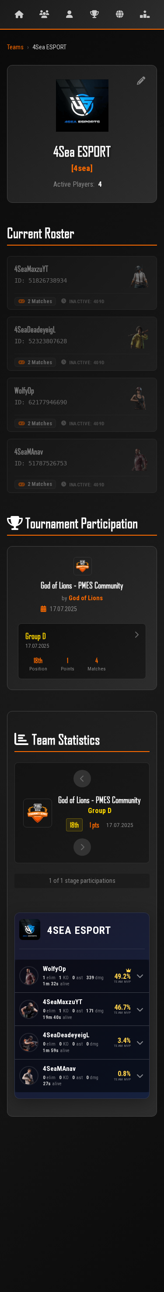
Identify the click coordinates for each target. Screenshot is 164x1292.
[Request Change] (141, 81)
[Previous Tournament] (82, 778)
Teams (15, 47)
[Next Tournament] (82, 847)
